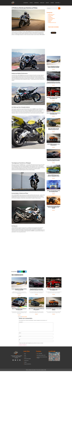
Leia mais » (53, 69)
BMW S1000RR (24, 317)
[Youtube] (15, 361)
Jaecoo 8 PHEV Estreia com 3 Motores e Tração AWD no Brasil (53, 175)
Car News (52, 2)
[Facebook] (13, 361)
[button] (18, 273)
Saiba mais (53, 32)
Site (19, 340)
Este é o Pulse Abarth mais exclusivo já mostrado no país (53, 113)
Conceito (47, 2)
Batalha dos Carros (51, 14)
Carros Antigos (50, 15)
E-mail (20, 337)
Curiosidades (36, 2)
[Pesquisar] (59, 8)
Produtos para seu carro (52, 22)
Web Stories (57, 2)
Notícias (31, 2)
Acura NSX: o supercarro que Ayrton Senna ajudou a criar (53, 98)
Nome (20, 333)
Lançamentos (25, 2)
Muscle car (42, 2)
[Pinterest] (20, 361)
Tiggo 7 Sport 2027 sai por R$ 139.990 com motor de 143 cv (53, 129)
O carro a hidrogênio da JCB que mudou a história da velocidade (53, 67)
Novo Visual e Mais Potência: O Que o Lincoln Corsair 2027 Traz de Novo (53, 160)
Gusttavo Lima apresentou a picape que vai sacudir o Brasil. (53, 191)
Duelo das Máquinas (51, 18)
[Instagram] (18, 361)
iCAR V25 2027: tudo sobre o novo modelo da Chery (53, 144)
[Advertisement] (36, 42)
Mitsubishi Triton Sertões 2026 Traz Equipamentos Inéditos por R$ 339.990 (53, 207)
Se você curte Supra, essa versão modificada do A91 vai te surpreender (53, 82)
